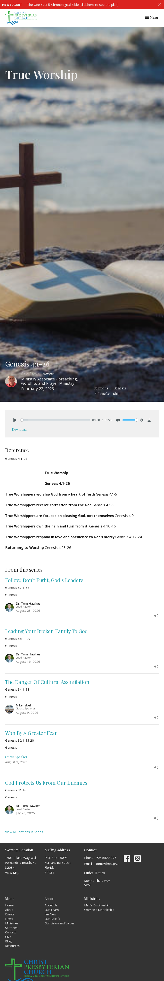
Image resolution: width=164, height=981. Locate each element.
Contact (10, 932)
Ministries (11, 923)
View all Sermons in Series (24, 832)
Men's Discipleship (97, 905)
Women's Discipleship (99, 910)
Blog (8, 941)
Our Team (52, 910)
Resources (12, 946)
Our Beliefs (52, 919)
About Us (51, 905)
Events (9, 914)
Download (19, 429)
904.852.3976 (106, 857)
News (9, 919)
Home (9, 905)
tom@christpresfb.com (107, 863)
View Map (12, 872)
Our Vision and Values (60, 923)
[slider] (55, 420)
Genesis (119, 388)
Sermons (101, 388)
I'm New (50, 914)
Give (8, 937)
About (9, 910)
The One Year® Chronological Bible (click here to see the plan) (72, 4)
